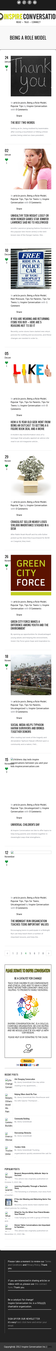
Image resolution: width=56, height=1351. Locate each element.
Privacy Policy (33, 1264)
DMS (50, 1346)
